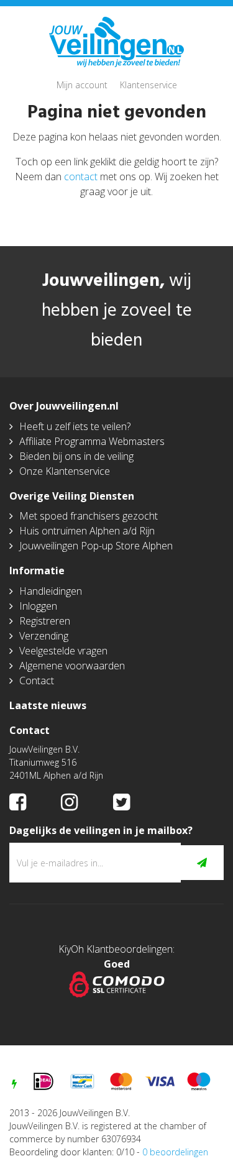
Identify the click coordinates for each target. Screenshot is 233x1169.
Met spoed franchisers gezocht (88, 516)
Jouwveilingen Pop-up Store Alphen (96, 545)
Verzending (43, 636)
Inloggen (38, 606)
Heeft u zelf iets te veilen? (74, 426)
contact (81, 176)
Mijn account (82, 85)
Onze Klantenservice (64, 471)
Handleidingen (50, 591)
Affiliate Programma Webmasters (92, 441)
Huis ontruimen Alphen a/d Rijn (87, 531)
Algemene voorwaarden (72, 665)
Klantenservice (148, 85)
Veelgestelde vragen (63, 651)
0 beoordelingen (175, 1152)
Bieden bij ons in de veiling (76, 456)
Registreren (44, 621)
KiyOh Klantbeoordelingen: (116, 949)
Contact (36, 680)
